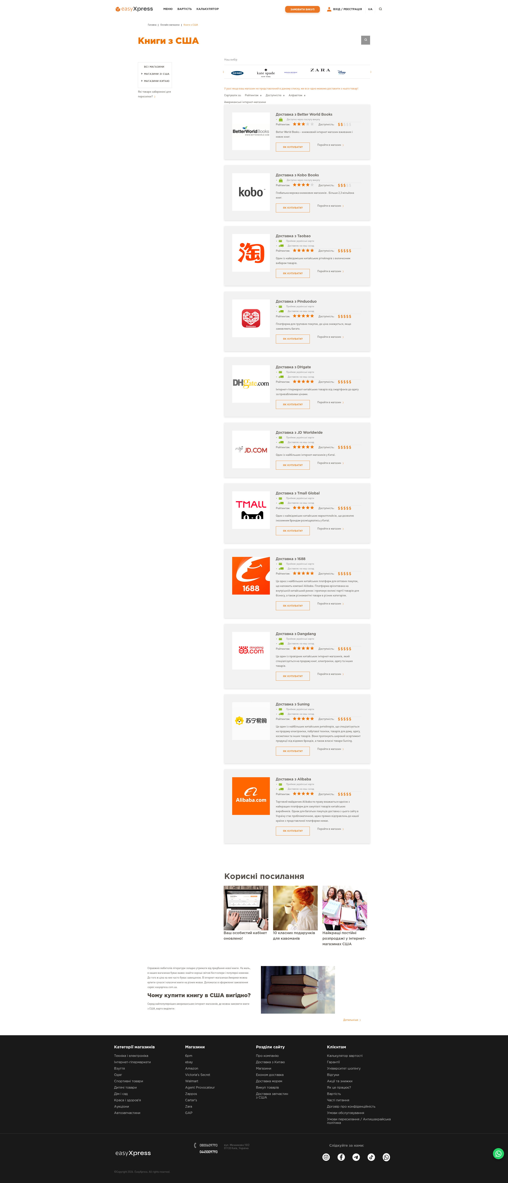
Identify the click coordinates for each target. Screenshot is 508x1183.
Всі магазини (154, 67)
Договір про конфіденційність (351, 1106)
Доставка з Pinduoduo (296, 301)
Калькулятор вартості (345, 1055)
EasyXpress (141, 1172)
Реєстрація (352, 9)
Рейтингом (251, 95)
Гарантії (333, 1062)
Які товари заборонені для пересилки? (154, 94)
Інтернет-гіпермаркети (132, 1062)
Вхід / (338, 9)
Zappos (191, 1094)
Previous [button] (223, 72)
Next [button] (370, 72)
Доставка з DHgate (293, 367)
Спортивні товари (128, 1081)
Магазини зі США (156, 74)
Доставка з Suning (293, 704)
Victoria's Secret (197, 1075)
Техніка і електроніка (131, 1055)
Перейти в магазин (329, 145)
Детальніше (351, 1020)
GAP (188, 1113)
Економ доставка (270, 1075)
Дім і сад (121, 1094)
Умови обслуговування (345, 1113)
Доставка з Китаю (270, 1062)
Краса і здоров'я (127, 1100)
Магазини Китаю (156, 81)
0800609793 (208, 1145)
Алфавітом (295, 95)
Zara (188, 1106)
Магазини (263, 1068)
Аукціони (121, 1106)
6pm (188, 1055)
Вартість (184, 9)
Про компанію (267, 1055)
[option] (243, 73)
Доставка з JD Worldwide (299, 432)
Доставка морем (269, 1081)
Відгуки (333, 1075)
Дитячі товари (125, 1087)
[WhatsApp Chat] (498, 1153)
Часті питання (338, 1100)
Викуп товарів (267, 1087)
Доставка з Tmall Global (298, 493)
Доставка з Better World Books (304, 114)
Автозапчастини (127, 1113)
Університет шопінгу (344, 1068)
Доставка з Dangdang (296, 634)
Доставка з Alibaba (293, 779)
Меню (168, 9)
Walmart (191, 1081)
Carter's (191, 1100)
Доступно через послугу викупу (303, 119)
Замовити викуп (303, 10)
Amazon (191, 1068)
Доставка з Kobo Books (297, 175)
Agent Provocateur (200, 1087)
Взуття (119, 1068)
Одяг (118, 1075)
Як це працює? (339, 1087)
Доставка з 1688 (290, 559)
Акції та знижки (339, 1081)
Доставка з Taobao (293, 236)
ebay (189, 1062)
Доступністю (273, 95)
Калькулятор (207, 9)
